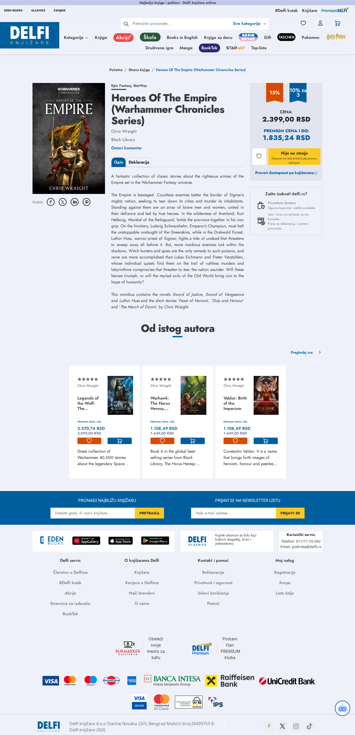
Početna (115, 69)
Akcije (70, 593)
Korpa (284, 583)
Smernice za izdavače (70, 603)
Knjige (101, 37)
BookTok (209, 48)
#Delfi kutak (70, 583)
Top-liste (259, 48)
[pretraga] (126, 23)
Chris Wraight (123, 131)
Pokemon (310, 37)
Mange (186, 48)
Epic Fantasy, (122, 85)
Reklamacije (213, 572)
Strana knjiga (139, 69)
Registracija (284, 572)
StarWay (140, 85)
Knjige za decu (218, 37)
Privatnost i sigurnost (213, 583)
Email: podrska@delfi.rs (300, 546)
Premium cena (280, 131)
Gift (267, 37)
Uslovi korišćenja (213, 593)
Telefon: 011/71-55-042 (301, 541)
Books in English (182, 37)
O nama (142, 603)
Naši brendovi (142, 593)
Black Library (123, 140)
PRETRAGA (149, 513)
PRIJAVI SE (290, 513)
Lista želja (285, 593)
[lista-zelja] (89, 441)
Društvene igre (159, 48)
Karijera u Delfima (142, 583)
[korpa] (120, 441)
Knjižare (141, 572)
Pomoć (213, 603)
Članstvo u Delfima (70, 572)
